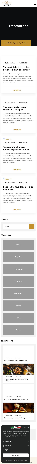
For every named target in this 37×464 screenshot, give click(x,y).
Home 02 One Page (10, 43)
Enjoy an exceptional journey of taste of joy (16, 399)
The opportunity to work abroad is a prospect (16, 418)
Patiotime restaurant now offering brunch (15, 360)
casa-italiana (11, 63)
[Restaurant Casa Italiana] (6, 3)
